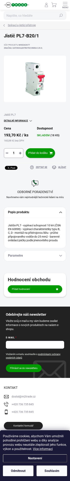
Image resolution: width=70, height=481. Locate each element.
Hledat (61, 15)
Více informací (43, 449)
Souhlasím (52, 471)
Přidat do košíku (38, 152)
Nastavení (35, 458)
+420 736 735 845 (23, 404)
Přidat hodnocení (21, 289)
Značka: (23, 48)
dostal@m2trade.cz (24, 396)
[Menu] (65, 5)
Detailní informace (16, 120)
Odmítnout (18, 471)
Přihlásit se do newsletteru (24, 368)
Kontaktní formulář (23, 425)
